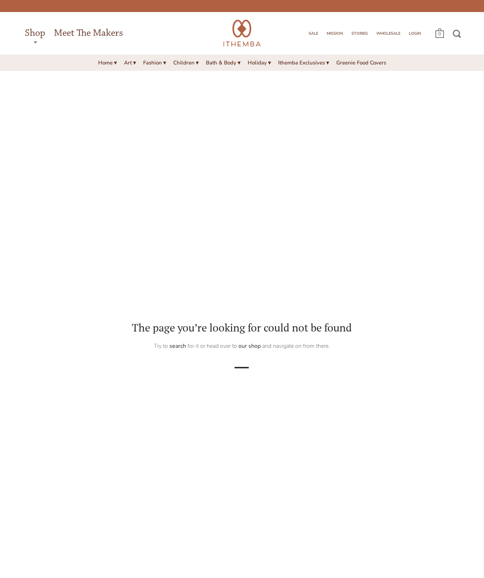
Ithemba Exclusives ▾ (303, 62)
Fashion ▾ (154, 62)
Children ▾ (186, 62)
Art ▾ (130, 62)
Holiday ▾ (259, 62)
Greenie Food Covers (361, 62)
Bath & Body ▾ (223, 62)
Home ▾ (107, 62)
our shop (249, 346)
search (177, 346)
